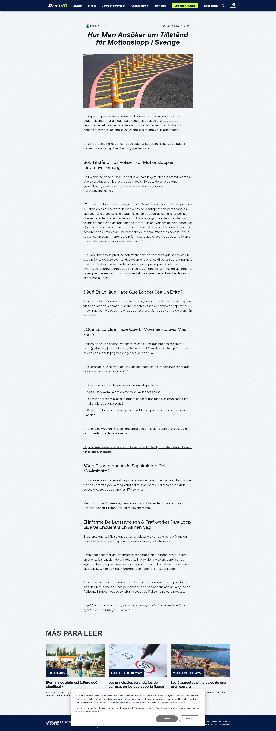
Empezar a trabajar (185, 5)
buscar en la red (168, 605)
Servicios (77, 5)
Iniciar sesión (211, 5)
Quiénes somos (139, 5)
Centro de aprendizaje (114, 5)
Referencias (160, 5)
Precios (92, 5)
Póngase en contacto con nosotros (210, 724)
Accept (166, 718)
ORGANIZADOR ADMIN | (218, 722)
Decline (189, 718)
